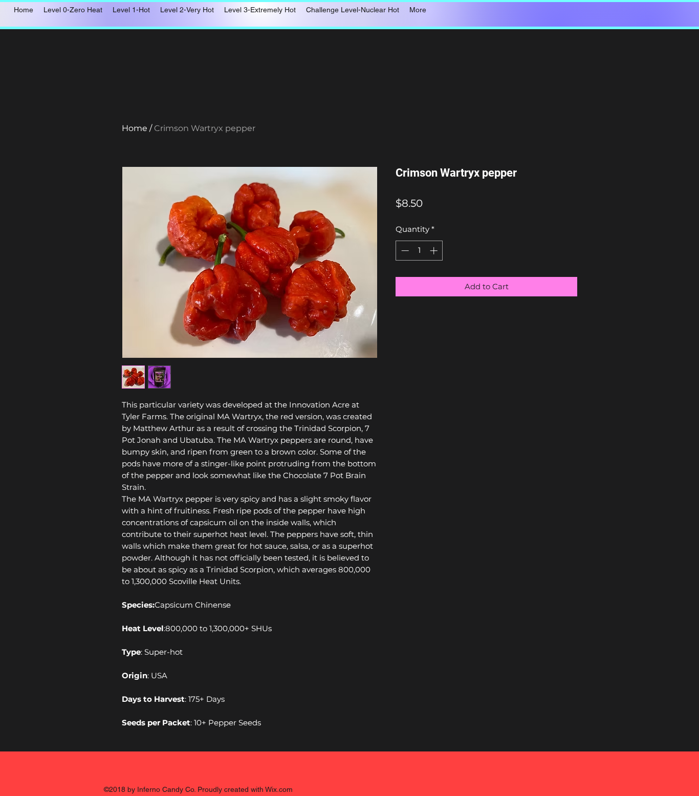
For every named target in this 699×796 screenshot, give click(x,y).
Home (134, 128)
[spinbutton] (419, 250)
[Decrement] (404, 250)
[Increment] (435, 250)
